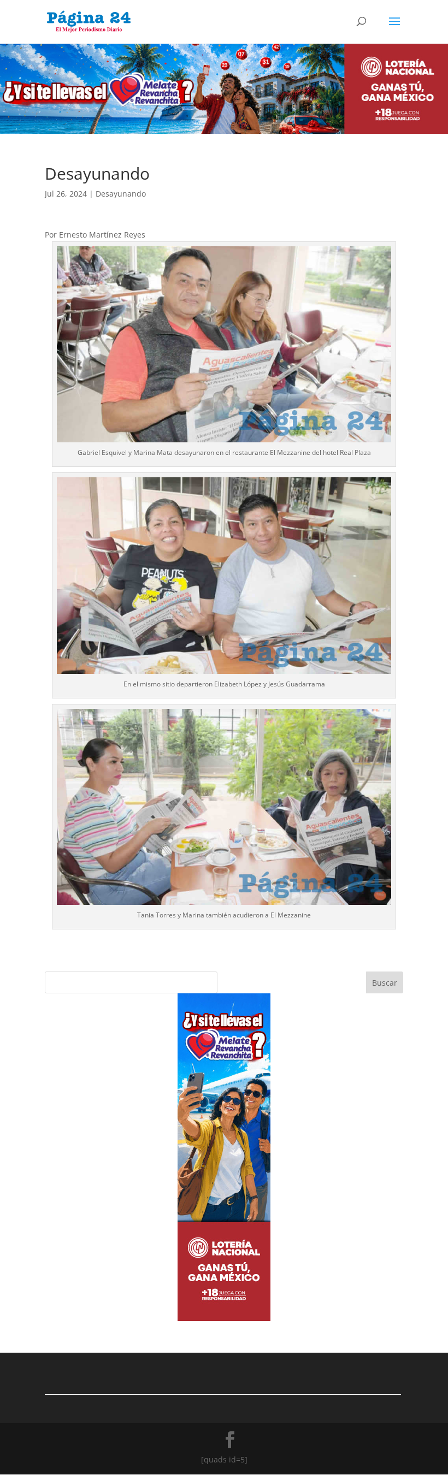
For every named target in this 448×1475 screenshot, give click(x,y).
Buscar (384, 983)
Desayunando (121, 193)
